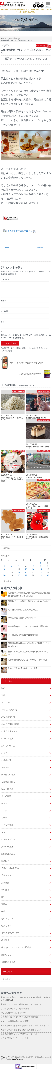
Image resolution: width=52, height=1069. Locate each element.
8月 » (8, 581)
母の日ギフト (7, 918)
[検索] (48, 550)
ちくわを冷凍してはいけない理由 (23, 609)
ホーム (4, 38)
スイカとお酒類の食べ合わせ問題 (23, 634)
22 (40, 572)
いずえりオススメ (9, 731)
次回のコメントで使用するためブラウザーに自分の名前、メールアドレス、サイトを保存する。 (26, 336)
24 (4, 575)
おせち (4, 753)
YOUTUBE (6, 702)
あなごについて (8, 717)
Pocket (40, 247)
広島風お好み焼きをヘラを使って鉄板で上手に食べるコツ (29, 644)
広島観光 (5, 882)
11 (11, 569)
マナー (4, 817)
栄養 (3, 911)
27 (26, 575)
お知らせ (5, 767)
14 (33, 569)
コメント (5, 279)
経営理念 (5, 940)
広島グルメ (6, 875)
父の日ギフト (7, 926)
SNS (3, 695)
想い (3, 897)
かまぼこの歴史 (8, 774)
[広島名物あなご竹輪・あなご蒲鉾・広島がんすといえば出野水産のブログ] (13, 4)
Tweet (6, 247)
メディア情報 (7, 825)
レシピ (4, 832)
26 (19, 575)
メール (4, 311)
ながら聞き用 (7, 789)
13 (26, 569)
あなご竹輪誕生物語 (10, 724)
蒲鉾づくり (6, 954)
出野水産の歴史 (8, 853)
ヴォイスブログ (8, 839)
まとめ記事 (6, 796)
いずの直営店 (7, 738)
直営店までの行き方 (10, 933)
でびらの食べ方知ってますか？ (22, 618)
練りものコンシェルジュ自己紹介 (16, 947)
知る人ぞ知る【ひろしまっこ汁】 (23, 668)
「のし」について (9, 709)
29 (40, 575)
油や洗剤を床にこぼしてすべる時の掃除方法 (28, 626)
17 (4, 572)
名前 (3, 300)
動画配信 (5, 861)
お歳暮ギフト (7, 760)
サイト (3, 321)
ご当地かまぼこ (8, 781)
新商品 (4, 904)
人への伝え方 (7, 846)
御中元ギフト (7, 889)
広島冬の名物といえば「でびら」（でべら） (28, 660)
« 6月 (3, 581)
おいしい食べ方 (8, 745)
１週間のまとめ (8, 961)
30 (48, 575)
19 (19, 572)
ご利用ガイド (39, 3)
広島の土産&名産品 (14, 38)
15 (40, 569)
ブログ (4, 810)
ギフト (4, 803)
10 (4, 569)
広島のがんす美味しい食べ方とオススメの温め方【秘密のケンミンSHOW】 (29, 594)
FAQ (3, 688)
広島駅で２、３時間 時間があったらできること (29, 602)
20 (26, 572)
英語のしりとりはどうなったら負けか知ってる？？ (28, 653)
